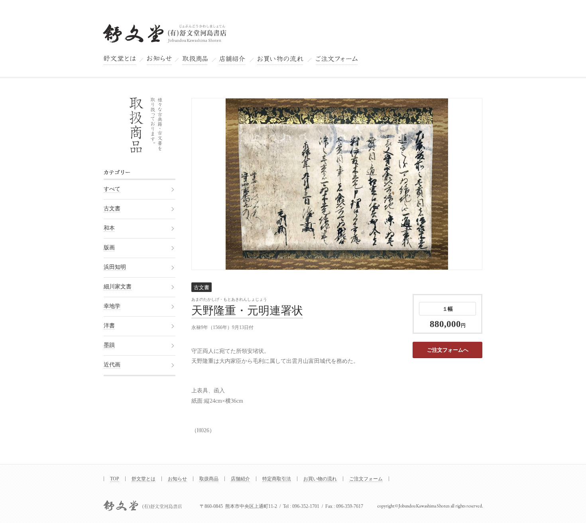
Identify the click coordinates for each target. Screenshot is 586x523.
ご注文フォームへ (447, 350)
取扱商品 (208, 479)
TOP (114, 479)
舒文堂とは (143, 479)
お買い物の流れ (320, 479)
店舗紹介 (240, 479)
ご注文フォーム (366, 479)
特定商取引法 (276, 479)
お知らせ (177, 479)
